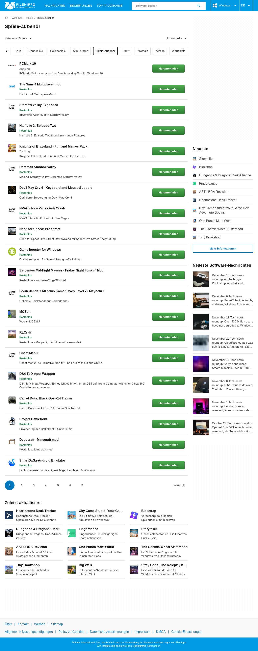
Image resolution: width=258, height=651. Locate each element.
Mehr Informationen (222, 248)
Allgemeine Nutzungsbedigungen (29, 631)
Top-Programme (109, 5)
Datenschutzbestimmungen (109, 631)
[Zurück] (8, 51)
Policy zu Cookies (71, 631)
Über (8, 624)
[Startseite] (6, 18)
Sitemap (57, 624)
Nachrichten (55, 5)
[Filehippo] (20, 5)
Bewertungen (81, 5)
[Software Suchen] (199, 6)
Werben (39, 624)
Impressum (142, 631)
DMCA (161, 631)
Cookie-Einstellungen (186, 631)
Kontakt (23, 624)
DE (243, 5)
